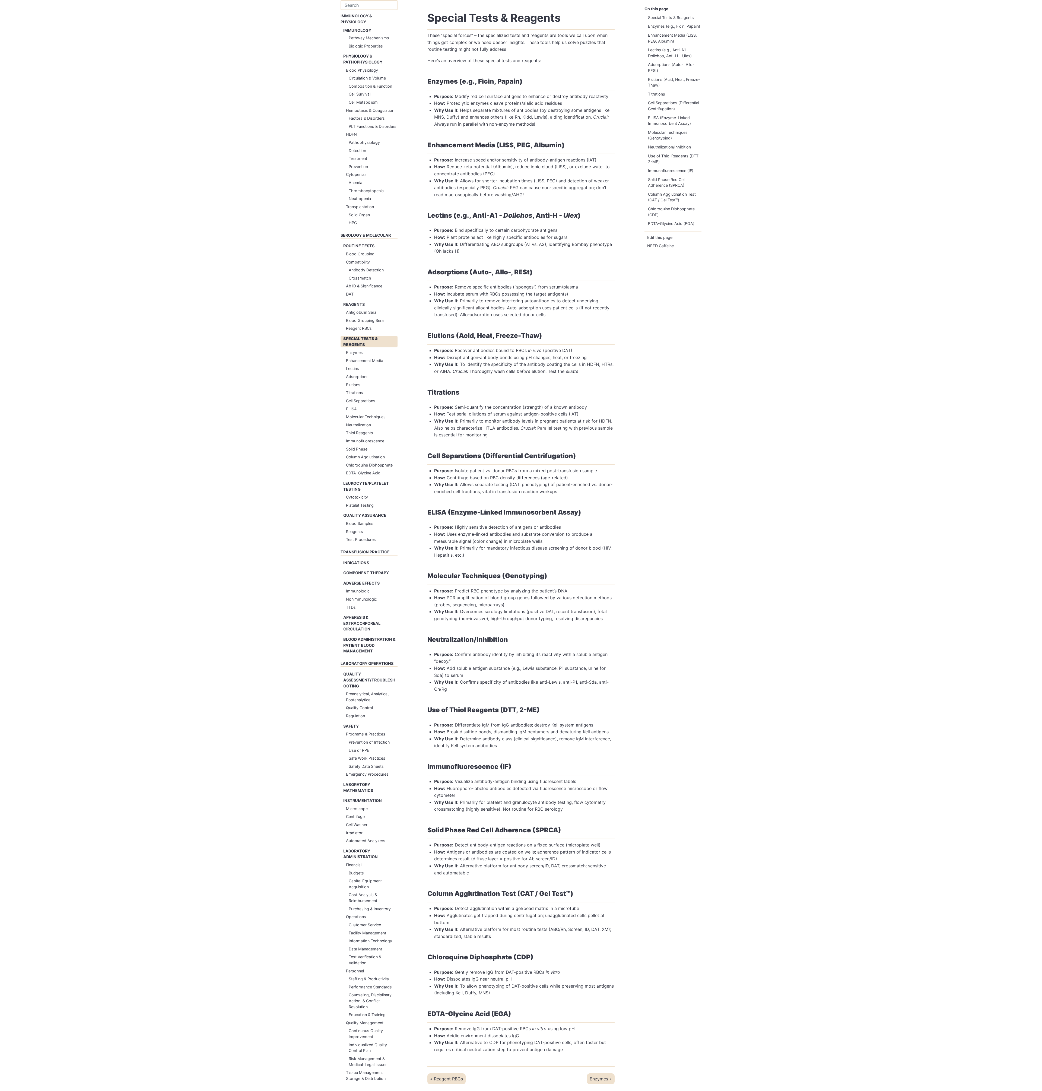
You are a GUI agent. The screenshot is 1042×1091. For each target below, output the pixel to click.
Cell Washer (356, 824)
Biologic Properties (366, 46)
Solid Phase (356, 449)
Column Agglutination (365, 457)
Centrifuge (355, 816)
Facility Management (367, 933)
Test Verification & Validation (365, 959)
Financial (353, 864)
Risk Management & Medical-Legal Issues (368, 1061)
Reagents (354, 304)
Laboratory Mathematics (358, 787)
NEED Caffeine (660, 245)
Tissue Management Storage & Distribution (366, 1075)
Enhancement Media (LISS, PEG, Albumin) (672, 38)
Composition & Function (370, 86)
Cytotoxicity (357, 497)
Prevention (358, 166)
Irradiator (354, 832)
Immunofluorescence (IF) (670, 170)
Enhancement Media (364, 360)
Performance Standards (370, 987)
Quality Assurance (364, 515)
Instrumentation (362, 800)
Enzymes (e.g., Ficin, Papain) (674, 26)
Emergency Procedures (367, 774)
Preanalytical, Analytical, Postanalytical (367, 697)
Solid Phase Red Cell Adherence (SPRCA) (666, 182)
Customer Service (365, 924)
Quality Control (359, 707)
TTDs (351, 607)
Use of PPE (359, 750)
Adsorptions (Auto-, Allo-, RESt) (671, 67)
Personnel (355, 971)
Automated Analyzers (365, 840)
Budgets (356, 873)
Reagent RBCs (359, 328)
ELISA (351, 409)
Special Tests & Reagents (360, 341)
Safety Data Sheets (366, 766)
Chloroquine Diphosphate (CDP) (671, 212)
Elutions (353, 384)
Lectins (352, 368)
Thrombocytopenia (366, 190)
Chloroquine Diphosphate (369, 465)
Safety (351, 726)
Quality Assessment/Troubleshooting (369, 680)
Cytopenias (356, 174)
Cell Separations (360, 400)
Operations (356, 916)
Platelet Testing (360, 505)
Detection (357, 150)
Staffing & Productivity (369, 978)
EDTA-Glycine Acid (363, 473)
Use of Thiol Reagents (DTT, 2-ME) (674, 159)
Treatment (358, 158)
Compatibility (358, 262)
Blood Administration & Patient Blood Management (369, 645)
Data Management (365, 949)
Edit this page (659, 237)
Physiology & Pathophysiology (362, 59)
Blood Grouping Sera (365, 320)
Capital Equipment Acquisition (365, 883)
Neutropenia (360, 198)
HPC (353, 222)
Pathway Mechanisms (369, 38)
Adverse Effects (361, 583)
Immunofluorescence (365, 441)
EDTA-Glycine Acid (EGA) (671, 223)
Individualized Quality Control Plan (368, 1047)
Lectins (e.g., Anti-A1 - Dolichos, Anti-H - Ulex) (670, 52)
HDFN (351, 134)
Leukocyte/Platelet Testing (366, 486)
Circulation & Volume (367, 78)
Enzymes (354, 352)
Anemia (355, 182)
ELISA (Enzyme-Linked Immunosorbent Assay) (669, 120)
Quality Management (364, 1022)
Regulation (355, 715)
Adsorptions (357, 376)
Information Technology (370, 940)
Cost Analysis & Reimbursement (363, 897)
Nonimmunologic (361, 599)
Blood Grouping (360, 254)
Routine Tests (358, 245)
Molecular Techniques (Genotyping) (668, 135)
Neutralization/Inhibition (669, 147)
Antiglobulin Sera (361, 312)
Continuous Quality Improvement (366, 1033)
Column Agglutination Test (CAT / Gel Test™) (672, 197)
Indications (356, 562)
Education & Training (367, 1014)
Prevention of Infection (369, 742)
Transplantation (360, 206)
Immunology (357, 30)
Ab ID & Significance (364, 286)
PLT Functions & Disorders (372, 126)
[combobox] (369, 5)
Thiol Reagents (359, 432)
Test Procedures (361, 539)
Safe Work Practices (367, 758)
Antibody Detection (366, 270)
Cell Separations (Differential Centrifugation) (673, 105)
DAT (350, 294)
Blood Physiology (362, 70)
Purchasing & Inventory (370, 908)
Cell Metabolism (363, 102)
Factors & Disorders (367, 118)
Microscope (357, 808)
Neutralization (358, 425)
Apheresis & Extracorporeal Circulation (361, 623)
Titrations (354, 392)
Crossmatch (360, 278)
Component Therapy (366, 572)
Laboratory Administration (360, 854)
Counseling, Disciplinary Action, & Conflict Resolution (370, 1000)
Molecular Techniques (366, 416)
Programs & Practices (365, 734)
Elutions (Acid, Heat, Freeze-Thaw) (674, 82)
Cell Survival (359, 94)
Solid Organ (359, 215)
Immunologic (358, 591)
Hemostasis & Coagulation (370, 110)
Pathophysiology (364, 142)
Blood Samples (359, 523)
